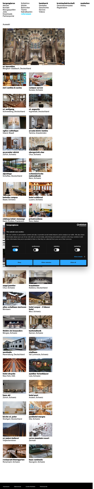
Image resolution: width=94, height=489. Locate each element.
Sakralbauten (26, 12)
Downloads (7, 14)
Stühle (24, 5)
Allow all (73, 262)
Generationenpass (65, 5)
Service (42, 10)
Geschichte (44, 8)
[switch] (36, 249)
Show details (78, 256)
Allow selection (46, 262)
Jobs (5, 12)
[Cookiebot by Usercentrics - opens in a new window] (78, 225)
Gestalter (43, 5)
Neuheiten (85, 3)
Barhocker (25, 8)
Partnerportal (8, 16)
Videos (42, 12)
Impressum (6, 486)
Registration (62, 8)
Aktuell (6, 5)
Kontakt (6, 8)
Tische (24, 10)
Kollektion (25, 3)
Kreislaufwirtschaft (66, 3)
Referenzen (26, 14)
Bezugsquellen (9, 10)
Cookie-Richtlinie (30, 486)
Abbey (83, 5)
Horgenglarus (9, 3)
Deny (19, 262)
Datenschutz (17, 486)
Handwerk (43, 3)
